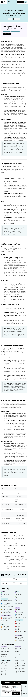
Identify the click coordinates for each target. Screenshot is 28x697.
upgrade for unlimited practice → (14, 682)
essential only (6, 693)
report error (17, 19)
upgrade (20, 2)
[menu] (25, 2)
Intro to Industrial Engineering (14, 10)
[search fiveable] (4, 2)
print (11, 19)
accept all (15, 693)
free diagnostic (10, 2)
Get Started (7, 33)
